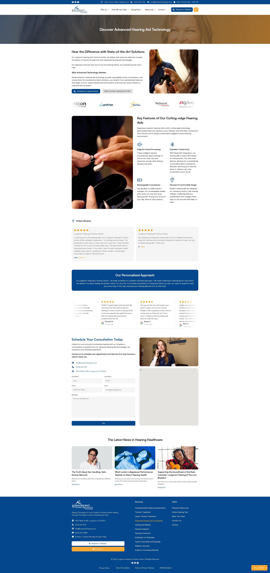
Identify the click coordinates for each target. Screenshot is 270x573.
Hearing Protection (143, 533)
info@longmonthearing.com (161, 2)
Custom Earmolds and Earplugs (147, 542)
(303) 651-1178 (139, 2)
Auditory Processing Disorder (147, 550)
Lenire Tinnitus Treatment (145, 516)
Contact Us (176, 521)
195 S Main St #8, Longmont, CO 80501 (91, 371)
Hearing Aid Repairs (143, 525)
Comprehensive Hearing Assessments (150, 508)
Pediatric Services (142, 546)
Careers (175, 525)
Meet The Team (178, 516)
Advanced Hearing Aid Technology (149, 521)
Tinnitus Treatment (143, 512)
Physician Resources (180, 508)
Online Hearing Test (180, 512)
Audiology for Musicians (144, 537)
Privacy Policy (104, 568)
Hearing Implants (142, 529)
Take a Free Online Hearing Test (116, 2)
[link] (182, 9)
